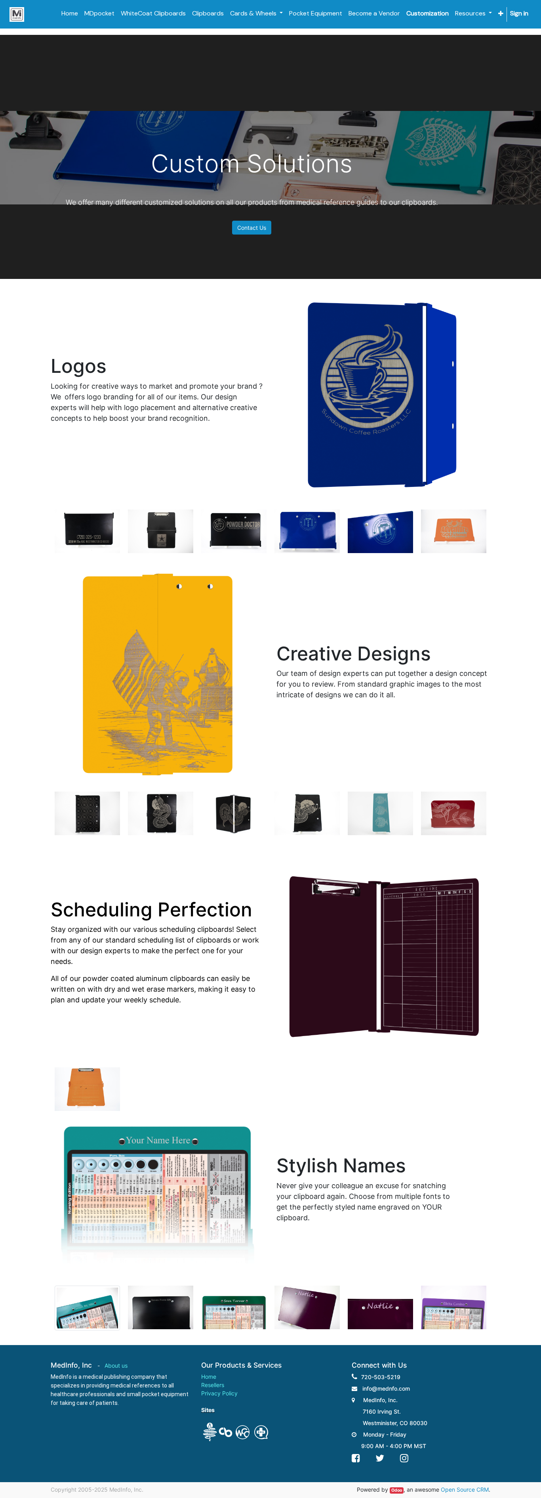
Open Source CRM (465, 1489)
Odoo (396, 1490)
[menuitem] (69, 13)
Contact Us (251, 227)
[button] (501, 13)
